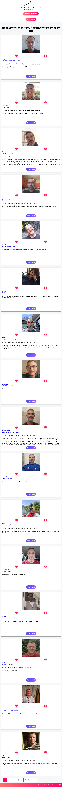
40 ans (18, 61)
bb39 (3, 755)
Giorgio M (5, 152)
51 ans (11, 153)
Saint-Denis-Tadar (7, 618)
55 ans (16, 710)
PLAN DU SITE (48, 785)
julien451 (5, 291)
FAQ (38, 785)
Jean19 (4, 662)
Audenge (4, 385)
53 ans (14, 246)
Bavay (4, 571)
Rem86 (4, 59)
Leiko (3, 198)
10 (35, 780)
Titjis (3, 337)
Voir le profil (31, 76)
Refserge (5, 105)
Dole (3, 757)
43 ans (17, 432)
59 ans (11, 385)
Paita (3, 107)
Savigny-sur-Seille (7, 710)
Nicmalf (4, 477)
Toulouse (5, 293)
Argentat (4, 153)
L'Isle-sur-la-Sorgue (8, 432)
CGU (41, 785)
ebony (4, 616)
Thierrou (4, 523)
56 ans (11, 293)
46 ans (15, 339)
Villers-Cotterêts (7, 525)
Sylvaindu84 (6, 430)
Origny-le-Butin (6, 339)
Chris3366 (5, 384)
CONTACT (58, 785)
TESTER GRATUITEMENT (31, 13)
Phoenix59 (5, 570)
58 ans (16, 618)
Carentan (5, 200)
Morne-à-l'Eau (6, 246)
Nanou (4, 709)
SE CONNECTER (31, 19)
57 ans (8, 107)
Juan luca (5, 245)
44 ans (8, 757)
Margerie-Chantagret (8, 61)
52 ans (11, 200)
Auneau (4, 478)
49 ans (15, 525)
